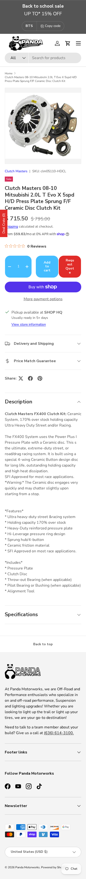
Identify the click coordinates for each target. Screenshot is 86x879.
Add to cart (47, 266)
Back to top (43, 644)
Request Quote (69, 266)
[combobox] (43, 58)
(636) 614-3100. (59, 733)
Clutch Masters (16, 171)
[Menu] (78, 43)
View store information (28, 324)
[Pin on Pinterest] (40, 378)
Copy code (52, 26)
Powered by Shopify (54, 867)
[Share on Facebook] (30, 378)
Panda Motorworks (27, 867)
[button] (68, 43)
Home (8, 73)
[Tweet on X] (21, 378)
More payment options (43, 299)
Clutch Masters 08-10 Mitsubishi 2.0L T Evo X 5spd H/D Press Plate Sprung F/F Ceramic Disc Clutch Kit (41, 79)
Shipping (11, 226)
